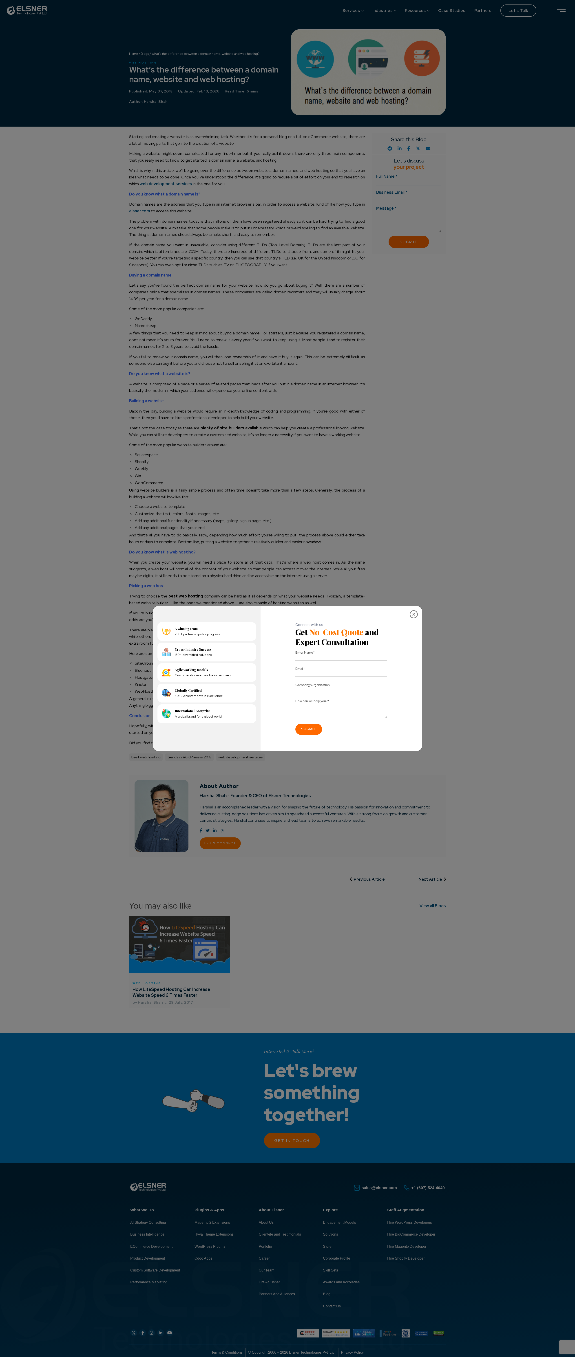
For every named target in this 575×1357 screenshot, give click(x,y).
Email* (300, 668)
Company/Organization (312, 685)
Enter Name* (305, 652)
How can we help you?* (312, 701)
